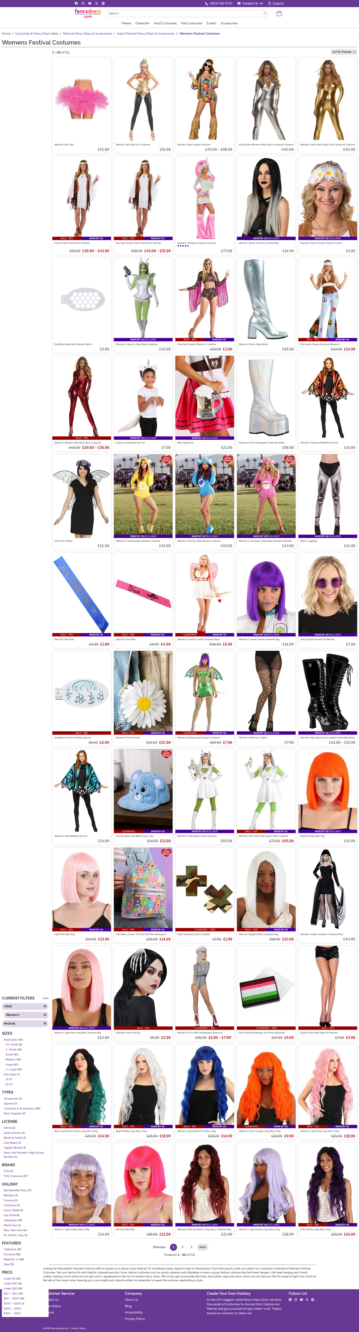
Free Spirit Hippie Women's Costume (196, 344)
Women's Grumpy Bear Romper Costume (199, 541)
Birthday (9, 1195)
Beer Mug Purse (185, 442)
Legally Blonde (13, 1147)
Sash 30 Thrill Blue (64, 639)
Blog (128, 1306)
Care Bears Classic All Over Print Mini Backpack (141, 934)
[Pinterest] (103, 3)
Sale (6, 1264)
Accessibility (134, 1312)
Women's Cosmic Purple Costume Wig (259, 639)
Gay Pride (10, 1215)
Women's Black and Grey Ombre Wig (259, 243)
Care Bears (10, 1142)
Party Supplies (13, 1113)
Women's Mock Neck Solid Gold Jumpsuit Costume (327, 144)
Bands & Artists (13, 1137)
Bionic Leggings (308, 541)
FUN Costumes (13, 1176)
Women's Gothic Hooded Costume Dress (321, 934)
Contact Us (250, 3)
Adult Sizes (10, 1039)
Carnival (9, 1200)
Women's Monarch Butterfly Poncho (319, 442)
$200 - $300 (12, 1308)
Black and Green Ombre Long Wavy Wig (76, 1131)
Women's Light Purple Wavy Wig (71, 1229)
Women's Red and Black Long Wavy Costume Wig (204, 1229)
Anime (7, 1128)
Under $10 (10, 1283)
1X (7, 1079)
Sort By (342, 51)
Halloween (10, 1220)
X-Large (11, 1069)
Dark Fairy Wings (63, 541)
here (301, 1276)
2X (7, 1084)
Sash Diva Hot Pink (126, 639)
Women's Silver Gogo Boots (253, 344)
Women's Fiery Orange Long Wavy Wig (260, 1131)
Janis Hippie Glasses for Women (317, 639)
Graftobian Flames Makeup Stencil (72, 737)
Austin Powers (12, 1132)
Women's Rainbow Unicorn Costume (196, 243)
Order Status (52, 1306)
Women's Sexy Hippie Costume (193, 144)
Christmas (10, 1205)
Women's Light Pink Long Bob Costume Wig (77, 1032)
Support (278, 3)
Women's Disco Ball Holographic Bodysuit (199, 1032)
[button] (279, 13)
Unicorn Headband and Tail (130, 442)
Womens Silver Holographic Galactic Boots (262, 442)
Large (9, 1064)
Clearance (10, 1249)
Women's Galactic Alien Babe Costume (136, 344)
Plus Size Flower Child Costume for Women (138, 243)
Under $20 (10, 1288)
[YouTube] (89, 3)
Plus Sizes (10, 1074)
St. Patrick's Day (14, 1235)
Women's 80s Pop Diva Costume (133, 144)
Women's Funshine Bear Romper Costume (138, 541)
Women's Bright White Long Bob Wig (258, 934)
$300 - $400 (12, 1313)
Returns (48, 1312)
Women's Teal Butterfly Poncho (70, 836)
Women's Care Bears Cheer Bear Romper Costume (265, 541)
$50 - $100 (11, 1298)
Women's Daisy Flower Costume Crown (321, 243)
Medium (11, 1059)
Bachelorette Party (15, 1190)
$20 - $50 (10, 1293)
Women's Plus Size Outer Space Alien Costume (263, 836)
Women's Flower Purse (128, 737)
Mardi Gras (10, 1225)
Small (9, 1054)
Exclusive (9, 1254)
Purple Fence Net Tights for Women (319, 1032)
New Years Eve (13, 1230)
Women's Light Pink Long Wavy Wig (319, 1131)
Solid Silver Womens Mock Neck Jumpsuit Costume (266, 144)
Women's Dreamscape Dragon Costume (198, 737)
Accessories (11, 1098)
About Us (131, 1299)
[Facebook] (76, 3)
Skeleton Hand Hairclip (128, 1032)
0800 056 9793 (221, 3)
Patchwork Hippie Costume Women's (320, 344)
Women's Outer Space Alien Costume (197, 836)
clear (45, 998)
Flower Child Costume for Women (72, 243)
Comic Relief (11, 1210)
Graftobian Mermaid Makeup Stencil (73, 344)
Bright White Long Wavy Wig (131, 1131)
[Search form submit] (265, 13)
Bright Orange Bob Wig (312, 836)
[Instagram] (83, 3)
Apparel (8, 1103)
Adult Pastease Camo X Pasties (193, 934)
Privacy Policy (135, 1319)
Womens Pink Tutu (64, 144)
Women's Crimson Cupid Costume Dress (198, 639)
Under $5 (9, 1278)
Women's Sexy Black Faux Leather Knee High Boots (327, 737)
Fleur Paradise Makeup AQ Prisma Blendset (262, 1032)
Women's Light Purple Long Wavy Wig (259, 1229)
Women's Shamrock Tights (253, 737)
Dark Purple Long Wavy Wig (315, 1229)
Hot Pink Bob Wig (125, 1229)
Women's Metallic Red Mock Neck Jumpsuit (77, 442)
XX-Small (12, 1044)
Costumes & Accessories (19, 1108)
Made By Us (11, 1259)
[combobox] (184, 13)
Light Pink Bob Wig (64, 934)
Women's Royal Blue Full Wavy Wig (196, 1131)
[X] (96, 3)
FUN (6, 1171)
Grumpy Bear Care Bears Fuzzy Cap (134, 836)
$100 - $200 (12, 1303)
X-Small (11, 1049)
